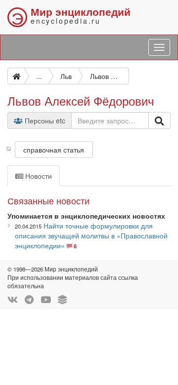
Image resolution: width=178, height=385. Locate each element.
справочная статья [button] (53, 149)
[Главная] (15, 76)
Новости (37, 176)
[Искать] (159, 120)
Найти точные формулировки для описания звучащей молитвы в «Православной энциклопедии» (91, 235)
